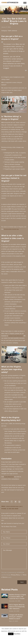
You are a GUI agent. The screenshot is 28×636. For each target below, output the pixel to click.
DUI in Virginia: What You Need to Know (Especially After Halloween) (17, 606)
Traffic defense (12, 30)
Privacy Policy (15, 575)
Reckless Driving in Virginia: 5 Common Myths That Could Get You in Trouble (17, 596)
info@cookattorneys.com (14, 506)
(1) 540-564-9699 (12, 508)
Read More (17, 633)
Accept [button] (11, 633)
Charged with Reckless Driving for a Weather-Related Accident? (16, 616)
